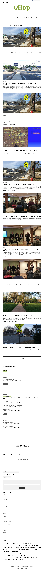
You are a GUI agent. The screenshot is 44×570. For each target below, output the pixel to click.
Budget (5, 516)
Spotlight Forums (9, 17)
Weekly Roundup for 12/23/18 (11, 51)
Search (22, 487)
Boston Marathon (26, 543)
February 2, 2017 (5, 313)
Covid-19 (5, 547)
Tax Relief (9, 557)
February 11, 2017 (5, 182)
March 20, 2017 (5, 115)
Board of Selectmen (19, 543)
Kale (18, 568)
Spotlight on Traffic (11, 90)
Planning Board (19, 554)
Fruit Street (38, 547)
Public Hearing (35, 554)
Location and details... (17, 380)
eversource (27, 547)
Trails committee (19, 557)
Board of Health (12, 543)
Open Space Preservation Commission (32, 551)
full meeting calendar (14, 434)
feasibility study (32, 547)
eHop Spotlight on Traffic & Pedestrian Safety (17, 315)
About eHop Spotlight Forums (8, 495)
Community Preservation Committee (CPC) (16, 545)
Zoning (5, 559)
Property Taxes (27, 554)
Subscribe (39, 2)
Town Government (34, 17)
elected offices (22, 547)
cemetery (37, 543)
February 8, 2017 (5, 247)
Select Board (21, 556)
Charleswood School (5, 545)
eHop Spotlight (4, 256)
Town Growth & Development (8, 497)
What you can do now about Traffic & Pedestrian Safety (20, 283)
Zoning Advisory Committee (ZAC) (15, 559)
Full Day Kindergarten (6, 549)
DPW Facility (17, 547)
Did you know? (11, 547)
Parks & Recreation (11, 554)
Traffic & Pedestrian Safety (8, 502)
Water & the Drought (7, 504)
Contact (26, 2)
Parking (6, 554)
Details (4, 398)
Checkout (35, 2)
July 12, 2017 (4, 81)
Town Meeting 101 (13, 557)
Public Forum (31, 554)
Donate (30, 2)
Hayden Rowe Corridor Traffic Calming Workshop (18, 184)
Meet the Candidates (22, 551)
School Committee (13, 556)
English (34, 0)
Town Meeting (18, 17)
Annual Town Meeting (6, 543)
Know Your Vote (6, 501)
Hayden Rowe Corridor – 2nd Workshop (15, 117)
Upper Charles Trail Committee (30, 557)
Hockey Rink (18, 549)
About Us (4, 513)
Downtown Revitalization (6, 90)
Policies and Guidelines (7, 521)
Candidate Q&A (34, 543)
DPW (3, 124)
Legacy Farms (31, 549)
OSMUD (4, 554)
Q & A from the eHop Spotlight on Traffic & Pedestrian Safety (22, 216)
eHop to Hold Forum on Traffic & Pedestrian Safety (19, 347)
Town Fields (6, 499)
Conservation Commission (31, 545)
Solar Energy (30, 555)
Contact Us (5, 519)
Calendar (4, 511)
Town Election (26, 17)
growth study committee (13, 549)
